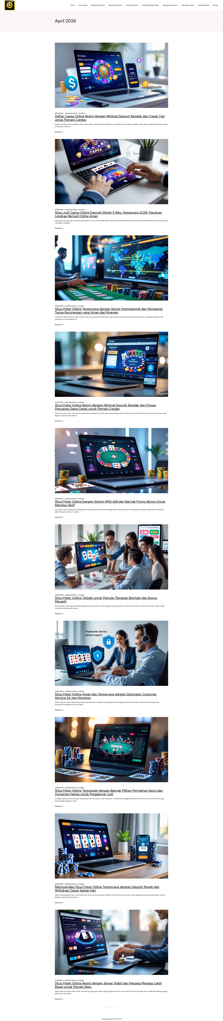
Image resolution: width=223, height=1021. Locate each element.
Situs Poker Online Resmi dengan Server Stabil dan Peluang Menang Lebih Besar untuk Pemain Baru (108, 985)
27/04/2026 (59, 402)
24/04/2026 (59, 691)
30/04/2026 (59, 113)
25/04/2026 (59, 595)
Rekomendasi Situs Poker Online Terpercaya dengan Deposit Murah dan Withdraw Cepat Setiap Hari (107, 889)
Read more (58, 132)
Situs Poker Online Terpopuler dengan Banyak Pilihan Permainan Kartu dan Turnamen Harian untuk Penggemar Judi (109, 792)
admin (82, 113)
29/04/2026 (59, 209)
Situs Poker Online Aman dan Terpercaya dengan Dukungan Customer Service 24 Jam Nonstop (106, 696)
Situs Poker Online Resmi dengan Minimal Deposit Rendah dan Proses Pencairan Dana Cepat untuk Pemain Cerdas (105, 407)
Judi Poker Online (70, 306)
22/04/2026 (59, 884)
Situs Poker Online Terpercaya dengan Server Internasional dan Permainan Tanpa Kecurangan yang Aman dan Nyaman (109, 311)
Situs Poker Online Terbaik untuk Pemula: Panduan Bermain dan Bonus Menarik (106, 600)
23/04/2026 (59, 787)
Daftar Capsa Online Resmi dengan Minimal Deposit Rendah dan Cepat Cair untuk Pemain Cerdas (110, 118)
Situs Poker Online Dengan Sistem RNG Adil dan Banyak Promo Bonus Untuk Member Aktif (110, 503)
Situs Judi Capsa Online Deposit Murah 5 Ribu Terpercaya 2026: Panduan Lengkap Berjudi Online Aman (108, 214)
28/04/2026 (59, 306)
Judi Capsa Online (71, 113)
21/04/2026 (59, 980)
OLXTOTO (118, 1019)
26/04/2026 (59, 498)
